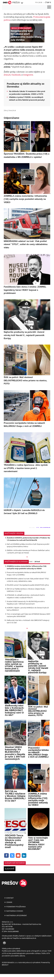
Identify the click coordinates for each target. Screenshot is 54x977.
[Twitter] (12, 855)
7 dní (30, 561)
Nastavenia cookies (14, 911)
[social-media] (4, 943)
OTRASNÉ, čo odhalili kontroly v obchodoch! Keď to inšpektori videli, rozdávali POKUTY (26, 596)
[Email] (18, 855)
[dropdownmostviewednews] (27, 557)
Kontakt (10, 898)
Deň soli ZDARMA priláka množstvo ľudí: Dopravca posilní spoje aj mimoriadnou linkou (28, 545)
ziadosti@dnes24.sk (28, 938)
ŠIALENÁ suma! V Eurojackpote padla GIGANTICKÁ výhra (28, 585)
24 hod (37, 561)
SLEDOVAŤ (9, 868)
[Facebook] (6, 855)
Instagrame (28, 74)
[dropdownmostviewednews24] (27, 628)
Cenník (9, 902)
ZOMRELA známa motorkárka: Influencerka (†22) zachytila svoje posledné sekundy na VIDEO (26, 567)
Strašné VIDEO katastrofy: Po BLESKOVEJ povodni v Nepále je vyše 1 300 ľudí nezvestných (26, 602)
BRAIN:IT (5, 965)
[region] (22, 3)
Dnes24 (7, 74)
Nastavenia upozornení (16, 915)
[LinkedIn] (24, 855)
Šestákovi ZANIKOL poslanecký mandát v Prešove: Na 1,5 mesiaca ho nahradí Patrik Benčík (28, 539)
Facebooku (16, 74)
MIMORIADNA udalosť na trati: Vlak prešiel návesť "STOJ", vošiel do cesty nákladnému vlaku (28, 579)
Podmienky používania (16, 906)
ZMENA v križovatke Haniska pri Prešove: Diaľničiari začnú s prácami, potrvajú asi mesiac (28, 551)
